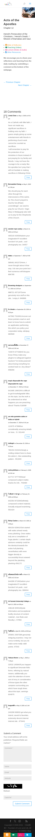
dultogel (11, 443)
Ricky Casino (13, 521)
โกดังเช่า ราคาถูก (14, 494)
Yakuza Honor (13, 658)
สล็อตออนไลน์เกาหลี (15, 574)
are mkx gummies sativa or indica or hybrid (17, 418)
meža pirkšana (13, 470)
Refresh (7, 791)
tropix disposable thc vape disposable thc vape (17, 382)
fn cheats (11, 309)
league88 (11, 705)
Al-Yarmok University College (18, 601)
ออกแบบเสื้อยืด (13, 345)
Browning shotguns (15, 285)
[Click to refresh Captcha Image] (13, 786)
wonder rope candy (15, 229)
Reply (28, 177)
